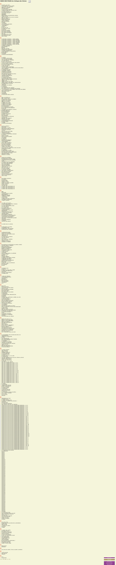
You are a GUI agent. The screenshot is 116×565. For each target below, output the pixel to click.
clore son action (5, 76)
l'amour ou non (5, 16)
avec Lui (3, 33)
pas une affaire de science (7, 291)
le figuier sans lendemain (7, 162)
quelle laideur (5, 324)
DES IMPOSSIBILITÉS (6, 111)
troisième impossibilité (7, 515)
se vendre (4, 383)
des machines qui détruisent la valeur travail (12, 244)
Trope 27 (3, 474)
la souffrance (4, 388)
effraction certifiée (6, 129)
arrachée (3, 22)
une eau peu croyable (6, 127)
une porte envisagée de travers (8, 305)
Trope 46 (3, 490)
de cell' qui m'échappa (7, 61)
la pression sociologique (7, 310)
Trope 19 (3, 467)
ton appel (4, 511)
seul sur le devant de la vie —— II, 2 (10, 374)
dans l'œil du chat (6, 98)
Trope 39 (3, 484)
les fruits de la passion (7, 173)
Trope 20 (3, 468)
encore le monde (5, 135)
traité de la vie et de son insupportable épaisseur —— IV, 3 (15, 438)
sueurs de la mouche (6, 390)
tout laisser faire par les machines (9, 404)
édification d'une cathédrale (8, 128)
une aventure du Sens (6, 35)
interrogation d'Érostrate (7, 216)
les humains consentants (7, 199)
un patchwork (4, 292)
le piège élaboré (5, 297)
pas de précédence (5, 290)
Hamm (2, 191)
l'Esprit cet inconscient (7, 146)
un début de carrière (6, 103)
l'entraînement (5, 141)
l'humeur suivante (5, 200)
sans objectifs (5, 350)
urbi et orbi (4, 524)
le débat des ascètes (6, 99)
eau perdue (4, 126)
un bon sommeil (5, 51)
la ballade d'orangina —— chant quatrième (11, 41)
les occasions (4, 277)
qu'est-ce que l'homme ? (7, 325)
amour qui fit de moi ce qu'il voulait (10, 17)
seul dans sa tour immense (7, 361)
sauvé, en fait (5, 351)
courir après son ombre (7, 90)
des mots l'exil (5, 114)
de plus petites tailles (7, 301)
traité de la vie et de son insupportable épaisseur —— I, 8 (15, 411)
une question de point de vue (8, 328)
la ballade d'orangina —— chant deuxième (10, 39)
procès (3, 312)
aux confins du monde (6, 31)
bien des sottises (5, 48)
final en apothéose (6, 165)
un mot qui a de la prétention (8, 262)
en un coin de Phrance (6, 143)
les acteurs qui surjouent (7, 6)
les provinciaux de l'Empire (8, 316)
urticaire (4, 526)
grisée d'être (4, 184)
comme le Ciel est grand (7, 79)
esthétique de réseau (6, 148)
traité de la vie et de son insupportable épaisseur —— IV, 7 (15, 442)
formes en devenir (5, 172)
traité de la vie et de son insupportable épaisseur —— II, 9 (15, 423)
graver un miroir (5, 183)
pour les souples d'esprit (7, 309)
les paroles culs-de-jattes (7, 287)
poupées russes (5, 308)
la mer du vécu (5, 251)
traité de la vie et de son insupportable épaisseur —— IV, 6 (15, 441)
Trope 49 (3, 493)
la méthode (4, 252)
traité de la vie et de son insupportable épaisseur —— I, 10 (15, 412)
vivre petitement (5, 539)
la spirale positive (6, 389)
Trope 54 (3, 497)
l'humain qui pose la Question (8, 198)
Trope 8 (3, 457)
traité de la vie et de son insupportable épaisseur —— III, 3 (15, 427)
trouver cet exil (5, 517)
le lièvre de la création (7, 236)
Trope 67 (3, 508)
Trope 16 (3, 464)
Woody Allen (4, 545)
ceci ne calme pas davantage (8, 59)
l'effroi (3, 130)
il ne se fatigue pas (6, 204)
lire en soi (4, 238)
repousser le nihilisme (7, 342)
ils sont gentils (5, 206)
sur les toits (4, 394)
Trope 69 (3, 510)
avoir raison (4, 36)
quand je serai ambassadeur (7, 320)
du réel (3, 337)
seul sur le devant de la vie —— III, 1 (10, 381)
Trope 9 (3, 458)
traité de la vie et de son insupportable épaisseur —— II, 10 (15, 424)
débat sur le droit (6, 101)
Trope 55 (3, 498)
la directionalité (5, 119)
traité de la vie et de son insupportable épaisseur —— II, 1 (15, 416)
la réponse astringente (7, 341)
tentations (4, 401)
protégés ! (4, 315)
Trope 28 (3, 475)
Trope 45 (3, 489)
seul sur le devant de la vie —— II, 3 (10, 375)
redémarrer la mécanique (7, 336)
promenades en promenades (7, 314)
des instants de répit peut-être (9, 215)
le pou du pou (4, 307)
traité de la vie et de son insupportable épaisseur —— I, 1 (15, 405)
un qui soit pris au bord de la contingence (11, 522)
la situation (4, 384)
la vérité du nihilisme (7, 532)
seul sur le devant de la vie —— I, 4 (10, 365)
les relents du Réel (6, 339)
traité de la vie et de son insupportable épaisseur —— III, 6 (15, 430)
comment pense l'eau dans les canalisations (11, 82)
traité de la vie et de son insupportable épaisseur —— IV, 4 (15, 439)
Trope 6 (3, 456)
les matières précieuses (7, 249)
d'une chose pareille (6, 72)
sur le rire (4, 393)
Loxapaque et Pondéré (6, 241)
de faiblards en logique (7, 158)
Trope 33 (3, 479)
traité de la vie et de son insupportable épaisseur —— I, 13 (15, 415)
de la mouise (4, 264)
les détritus (4, 117)
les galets (4, 179)
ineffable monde (5, 213)
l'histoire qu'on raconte (7, 193)
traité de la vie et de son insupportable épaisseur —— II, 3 (15, 418)
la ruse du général (6, 346)
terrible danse (5, 402)
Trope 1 (3, 451)
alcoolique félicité (6, 12)
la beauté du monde (6, 45)
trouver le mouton (5, 518)
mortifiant (4, 261)
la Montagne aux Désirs (7, 258)
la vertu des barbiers (6, 534)
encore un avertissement (7, 136)
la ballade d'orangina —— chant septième (10, 44)
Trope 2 (3, 452)
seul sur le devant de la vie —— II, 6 (10, 378)
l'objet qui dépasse (6, 276)
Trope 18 (3, 466)
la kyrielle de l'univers (7, 229)
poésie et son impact (6, 302)
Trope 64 (3, 506)
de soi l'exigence (5, 386)
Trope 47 (3, 491)
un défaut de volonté (6, 113)
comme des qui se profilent (9, 78)
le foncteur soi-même (6, 169)
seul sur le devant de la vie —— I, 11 (10, 371)
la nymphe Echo (5, 273)
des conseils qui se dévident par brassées (11, 88)
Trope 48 (3, 492)
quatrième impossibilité (7, 322)
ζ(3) (2, 556)
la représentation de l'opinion (8, 343)
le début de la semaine (7, 104)
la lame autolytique (6, 232)
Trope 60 (3, 502)
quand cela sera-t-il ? (7, 318)
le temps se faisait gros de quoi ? (9, 400)
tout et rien (4, 514)
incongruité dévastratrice (7, 211)
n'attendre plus (5, 268)
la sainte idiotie (5, 349)
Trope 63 (3, 505)
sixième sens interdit (6, 385)
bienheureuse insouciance (7, 49)
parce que (4, 285)
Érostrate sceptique (6, 144)
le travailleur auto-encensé (8, 450)
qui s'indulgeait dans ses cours (9, 331)
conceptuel (4, 84)
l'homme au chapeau (6, 195)
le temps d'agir (5, 399)
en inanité (4, 138)
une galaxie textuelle (6, 178)
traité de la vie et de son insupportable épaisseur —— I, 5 (15, 408)
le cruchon (4, 92)
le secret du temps (6, 353)
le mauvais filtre (5, 250)
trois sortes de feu (6, 516)
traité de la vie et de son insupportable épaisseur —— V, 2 (15, 447)
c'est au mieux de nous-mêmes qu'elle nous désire (12, 67)
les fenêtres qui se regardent (8, 161)
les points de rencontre (7, 303)
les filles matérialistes (7, 163)
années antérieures (6, 19)
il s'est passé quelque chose (8, 205)
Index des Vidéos (109, 561)
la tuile (3, 519)
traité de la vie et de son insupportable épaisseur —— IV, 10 (15, 444)
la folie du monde (5, 168)
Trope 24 (3, 471)
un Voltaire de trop (6, 542)
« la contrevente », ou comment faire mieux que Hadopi (14, 89)
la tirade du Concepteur (7, 403)
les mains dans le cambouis (7, 245)
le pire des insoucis (6, 298)
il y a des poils (5, 207)
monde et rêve (4, 255)
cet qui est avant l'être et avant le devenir (12, 549)
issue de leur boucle (6, 221)
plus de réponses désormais (7, 300)
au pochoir (4, 29)
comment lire (4, 80)
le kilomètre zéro (5, 227)
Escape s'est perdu (6, 145)
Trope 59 (3, 501)
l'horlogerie (4, 196)
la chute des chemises (6, 74)
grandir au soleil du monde (7, 182)
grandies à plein (5, 181)
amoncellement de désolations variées (10, 15)
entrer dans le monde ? (7, 142)
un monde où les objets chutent (8, 257)
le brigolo (4, 53)
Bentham (3, 47)
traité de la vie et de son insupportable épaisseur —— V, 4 (15, 449)
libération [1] (5, 235)
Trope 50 (3, 494)
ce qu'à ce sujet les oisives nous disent (11, 62)
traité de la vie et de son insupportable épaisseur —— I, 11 (15, 413)
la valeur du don (5, 530)
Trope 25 (3, 472)
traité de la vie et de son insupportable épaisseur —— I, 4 (15, 407)
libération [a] (5, 234)
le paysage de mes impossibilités (9, 294)
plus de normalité (5, 299)
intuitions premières (6, 219)
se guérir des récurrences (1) (8, 186)
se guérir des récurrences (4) (8, 188)
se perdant (4, 295)
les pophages (4, 304)
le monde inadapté (5, 256)
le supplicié (4, 391)
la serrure (4, 360)
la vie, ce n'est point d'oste (8, 233)
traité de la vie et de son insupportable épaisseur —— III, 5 (15, 429)
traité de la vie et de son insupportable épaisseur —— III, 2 (15, 426)
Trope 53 (3, 496)
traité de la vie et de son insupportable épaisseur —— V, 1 (15, 446)
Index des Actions (109, 564)
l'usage (3, 527)
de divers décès (5, 121)
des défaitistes (5, 112)
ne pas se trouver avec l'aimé (8, 269)
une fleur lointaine (6, 167)
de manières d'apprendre (7, 247)
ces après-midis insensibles (8, 66)
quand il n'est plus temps (7, 319)
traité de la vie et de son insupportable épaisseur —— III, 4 (15, 428)
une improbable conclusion (7, 209)
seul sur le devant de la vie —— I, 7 (10, 367)
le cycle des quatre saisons (8, 94)
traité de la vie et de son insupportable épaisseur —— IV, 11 (15, 445)
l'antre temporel (5, 20)
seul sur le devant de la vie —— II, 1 (10, 373)
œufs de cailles (5, 280)
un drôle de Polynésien (7, 123)
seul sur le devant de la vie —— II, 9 (10, 380)
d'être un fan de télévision (8, 116)
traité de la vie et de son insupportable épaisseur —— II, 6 (15, 420)
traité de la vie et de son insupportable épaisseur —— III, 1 (15, 425)
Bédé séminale (109, 557)
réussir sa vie (5, 344)
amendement (4, 14)
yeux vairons (4, 553)
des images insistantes (7, 208)
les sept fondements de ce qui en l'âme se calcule (13, 357)
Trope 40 (3, 485)
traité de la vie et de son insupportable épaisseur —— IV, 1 (15, 437)
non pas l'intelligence (7, 272)
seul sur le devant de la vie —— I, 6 (10, 366)
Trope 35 (3, 481)
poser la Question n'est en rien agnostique (11, 306)
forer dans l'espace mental (7, 170)
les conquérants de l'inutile (8, 87)
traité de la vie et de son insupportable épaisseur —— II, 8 (15, 422)
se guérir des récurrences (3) (8, 187)
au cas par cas (5, 27)
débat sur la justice (6, 100)
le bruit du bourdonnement (7, 54)
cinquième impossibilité (7, 75)
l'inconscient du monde (7, 212)
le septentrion (5, 356)
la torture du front (6, 512)
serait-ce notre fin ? (6, 359)
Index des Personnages (109, 563)
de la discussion (5, 105)
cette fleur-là (5, 166)
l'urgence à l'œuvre (6, 525)
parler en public (5, 286)
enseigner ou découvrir (7, 139)
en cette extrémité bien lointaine (9, 133)
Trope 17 (3, 465)
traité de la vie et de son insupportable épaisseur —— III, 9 (15, 432)
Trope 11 (3, 460)
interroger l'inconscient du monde (9, 217)
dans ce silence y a (6, 97)
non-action (4, 271)
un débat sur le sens (6, 102)
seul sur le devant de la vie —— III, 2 (10, 382)
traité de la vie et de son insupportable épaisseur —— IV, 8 (15, 443)
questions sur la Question (7, 330)
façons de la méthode (6, 157)
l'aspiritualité (5, 24)
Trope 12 (3, 461)
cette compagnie (5, 68)
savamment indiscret (6, 352)
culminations (4, 93)
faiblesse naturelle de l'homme (8, 159)
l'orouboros (4, 282)
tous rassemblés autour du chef (8, 513)
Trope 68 (3, 509)
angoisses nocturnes (6, 18)
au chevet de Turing (6, 28)
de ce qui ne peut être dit (7, 64)
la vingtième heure (6, 537)
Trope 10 (3, 459)
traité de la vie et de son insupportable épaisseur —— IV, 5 (15, 440)
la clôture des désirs (6, 77)
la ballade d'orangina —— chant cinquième (11, 42)
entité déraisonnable (6, 140)
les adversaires (5, 8)
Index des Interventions (109, 562)
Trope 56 (3, 499)
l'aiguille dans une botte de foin (9, 10)
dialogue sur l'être (6, 118)
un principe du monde (6, 311)
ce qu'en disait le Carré (7, 63)
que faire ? (4, 323)
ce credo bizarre (5, 60)
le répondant (4, 340)
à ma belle (4, 13)
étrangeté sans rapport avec (8, 151)
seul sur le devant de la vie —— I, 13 (10, 372)
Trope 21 (3, 469)
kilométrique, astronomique (7, 228)
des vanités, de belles (7, 531)
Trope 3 (3, 453)
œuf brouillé (4, 279)
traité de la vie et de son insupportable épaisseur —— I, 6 (15, 409)
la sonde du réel (5, 387)
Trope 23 (3, 470)
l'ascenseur (4, 23)
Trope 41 (3, 486)
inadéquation (4, 210)
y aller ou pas (5, 552)
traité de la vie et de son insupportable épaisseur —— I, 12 (15, 414)
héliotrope (4, 192)
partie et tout (5, 288)
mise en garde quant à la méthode (9, 253)
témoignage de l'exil (6, 398)
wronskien (4, 546)
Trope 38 (3, 483)
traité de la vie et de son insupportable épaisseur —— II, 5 (15, 419)
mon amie (3, 254)
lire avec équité (5, 237)
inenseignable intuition (7, 214)
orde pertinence (5, 281)
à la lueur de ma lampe (7, 11)
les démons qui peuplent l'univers (9, 109)
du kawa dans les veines (7, 226)
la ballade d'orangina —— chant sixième (10, 43)
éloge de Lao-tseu (5, 132)
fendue (3, 160)
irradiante (4, 220)
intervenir (4, 218)
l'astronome (4, 25)
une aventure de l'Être (7, 34)
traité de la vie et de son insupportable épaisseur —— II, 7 (15, 421)
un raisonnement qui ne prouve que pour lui (11, 334)
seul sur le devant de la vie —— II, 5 (10, 377)
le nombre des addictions (7, 270)
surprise (3, 395)
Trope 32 (3, 478)
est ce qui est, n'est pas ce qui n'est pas (11, 147)
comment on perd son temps (7, 81)
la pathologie (4, 293)
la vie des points (5, 536)
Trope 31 (3, 477)
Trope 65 (3, 507)
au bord (3, 26)
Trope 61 (3, 503)
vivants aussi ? (5, 538)
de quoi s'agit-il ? (6, 110)
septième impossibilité (7, 358)
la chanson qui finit (6, 69)
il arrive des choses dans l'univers (9, 203)
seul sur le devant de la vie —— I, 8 (10, 368)
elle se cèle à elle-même (7, 131)
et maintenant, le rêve (7, 150)
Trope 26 (3, 473)
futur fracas (4, 175)
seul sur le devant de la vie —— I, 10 (10, 370)
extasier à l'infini (6, 154)
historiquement (5, 194)
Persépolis (4, 296)
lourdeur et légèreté (6, 240)
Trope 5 (3, 455)
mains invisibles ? (6, 246)
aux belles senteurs (6, 30)
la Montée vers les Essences (8, 260)
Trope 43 (3, 488)
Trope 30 (3, 476)
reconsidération (5, 335)
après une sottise (5, 21)
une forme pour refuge (6, 171)
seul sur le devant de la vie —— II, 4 (10, 376)
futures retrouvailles (6, 174)
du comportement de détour (7, 83)
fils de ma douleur (6, 164)
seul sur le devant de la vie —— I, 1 (10, 362)
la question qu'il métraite (7, 329)
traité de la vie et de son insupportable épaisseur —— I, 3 (15, 406)
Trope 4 (3, 454)
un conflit (4, 85)
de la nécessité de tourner (7, 106)
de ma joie (4, 108)
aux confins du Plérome (7, 32)
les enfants (4, 137)
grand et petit (5, 180)
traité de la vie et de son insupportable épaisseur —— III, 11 (15, 434)
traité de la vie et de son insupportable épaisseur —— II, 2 (15, 417)
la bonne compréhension (7, 50)
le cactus (4, 57)
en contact (4, 134)
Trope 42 (3, 487)
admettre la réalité (6, 7)
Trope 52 (3, 495)
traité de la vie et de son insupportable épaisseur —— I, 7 (15, 410)
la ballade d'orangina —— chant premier (10, 38)
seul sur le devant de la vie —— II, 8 (10, 379)
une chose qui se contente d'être (9, 73)
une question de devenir (7, 327)
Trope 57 (3, 500)
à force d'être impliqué (7, 9)
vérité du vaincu (5, 533)
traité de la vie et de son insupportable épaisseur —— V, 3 (15, 448)
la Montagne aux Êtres (6, 259)
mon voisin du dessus (6, 541)
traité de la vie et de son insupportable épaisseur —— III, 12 (15, 435)
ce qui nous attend (6, 65)
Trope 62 (3, 504)
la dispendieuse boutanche (7, 120)
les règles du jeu (5, 338)
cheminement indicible (6, 71)
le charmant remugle (6, 70)
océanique (4, 278)
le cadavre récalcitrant (7, 58)
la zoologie (4, 557)
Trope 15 (3, 463)
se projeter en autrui (6, 313)
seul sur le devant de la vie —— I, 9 (10, 369)
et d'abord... (4, 149)
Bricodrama (4, 52)
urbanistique (4, 523)
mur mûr (3, 265)
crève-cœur (4, 91)
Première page (109, 559)
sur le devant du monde (7, 392)
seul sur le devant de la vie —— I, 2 (10, 363)
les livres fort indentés (7, 239)
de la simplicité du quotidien (8, 107)
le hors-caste (4, 197)
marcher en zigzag (5, 248)
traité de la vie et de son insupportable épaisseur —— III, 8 (15, 431)
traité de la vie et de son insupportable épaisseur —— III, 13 (15, 436)
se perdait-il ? (5, 354)
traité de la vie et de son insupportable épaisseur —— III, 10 (15, 433)
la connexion (4, 86)
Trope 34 (3, 480)
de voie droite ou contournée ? (8, 540)
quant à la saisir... (6, 321)
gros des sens (4, 185)
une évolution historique (7, 152)
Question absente (5, 326)
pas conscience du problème (7, 289)
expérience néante (5, 153)
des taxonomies (5, 115)
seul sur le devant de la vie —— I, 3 (10, 364)
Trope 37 (3, 482)
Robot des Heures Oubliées (7, 345)
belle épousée (4, 46)
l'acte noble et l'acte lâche (8, 5)
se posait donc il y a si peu (8, 355)
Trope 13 (3, 462)
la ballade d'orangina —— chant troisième (11, 40)
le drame (3, 122)
